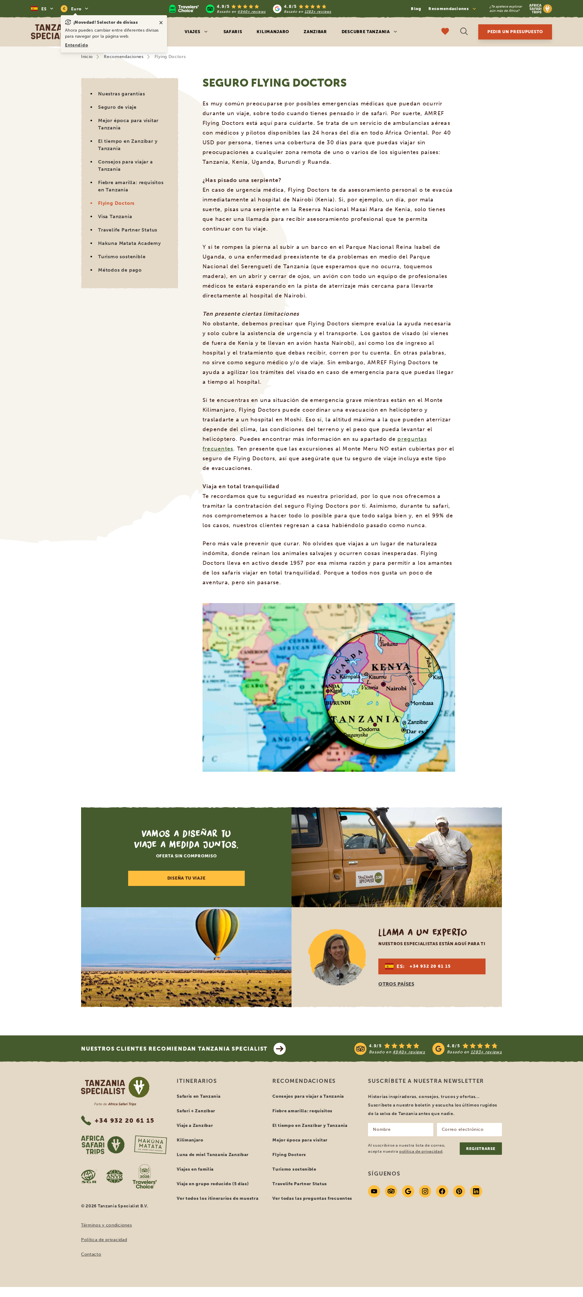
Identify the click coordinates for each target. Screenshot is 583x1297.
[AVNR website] (114, 1176)
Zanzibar (315, 31)
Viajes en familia (195, 1169)
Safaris (232, 31)
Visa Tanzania (115, 216)
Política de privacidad (104, 1239)
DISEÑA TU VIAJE (186, 878)
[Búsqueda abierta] (464, 32)
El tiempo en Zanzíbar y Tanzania (127, 144)
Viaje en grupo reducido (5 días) (213, 1183)
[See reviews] (428, 1049)
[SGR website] (89, 1176)
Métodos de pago (120, 270)
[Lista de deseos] (445, 32)
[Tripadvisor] (391, 1191)
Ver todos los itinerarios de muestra (217, 1198)
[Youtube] (374, 1191)
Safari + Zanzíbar (196, 1110)
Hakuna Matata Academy (129, 243)
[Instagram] (425, 1191)
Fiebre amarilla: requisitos (302, 1110)
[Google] (408, 1191)
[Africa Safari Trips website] (102, 1145)
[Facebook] (442, 1191)
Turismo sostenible (121, 256)
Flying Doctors (116, 203)
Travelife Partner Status (127, 230)
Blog (416, 9)
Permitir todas (350, 729)
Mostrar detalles (230, 729)
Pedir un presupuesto (515, 31)
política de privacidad (420, 1151)
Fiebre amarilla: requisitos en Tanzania (131, 186)
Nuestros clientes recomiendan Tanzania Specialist (174, 1048)
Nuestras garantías (121, 94)
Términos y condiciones (106, 1225)
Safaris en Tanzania (198, 1096)
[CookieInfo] (249, 570)
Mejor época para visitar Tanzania (128, 124)
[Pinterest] (459, 1191)
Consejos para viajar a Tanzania (125, 165)
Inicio (87, 56)
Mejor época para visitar (300, 1140)
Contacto (91, 1254)
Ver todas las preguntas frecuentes (312, 1198)
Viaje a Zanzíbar (195, 1125)
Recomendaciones (124, 56)
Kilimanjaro (273, 31)
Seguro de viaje (117, 107)
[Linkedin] (476, 1191)
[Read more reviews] (250, 9)
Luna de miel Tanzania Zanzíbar (213, 1154)
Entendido (76, 45)
